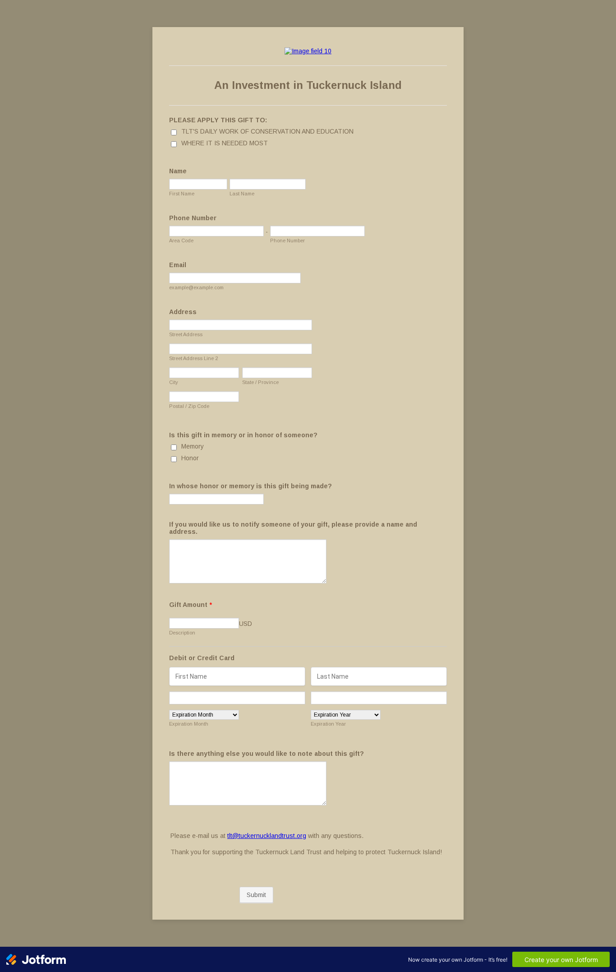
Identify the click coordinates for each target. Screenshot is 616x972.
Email (177, 264)
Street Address (185, 334)
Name (178, 171)
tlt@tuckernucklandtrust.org (266, 835)
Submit (256, 894)
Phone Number (192, 218)
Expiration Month (188, 724)
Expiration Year (328, 724)
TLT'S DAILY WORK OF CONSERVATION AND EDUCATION (267, 131)
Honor (190, 458)
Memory (192, 446)
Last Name (242, 193)
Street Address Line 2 (193, 358)
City (173, 382)
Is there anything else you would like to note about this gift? (266, 753)
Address (183, 311)
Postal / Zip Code (189, 406)
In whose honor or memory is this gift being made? (250, 486)
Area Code (181, 240)
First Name (181, 193)
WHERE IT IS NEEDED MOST (224, 143)
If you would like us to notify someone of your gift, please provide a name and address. (293, 528)
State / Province (260, 382)
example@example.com (196, 287)
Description (182, 632)
